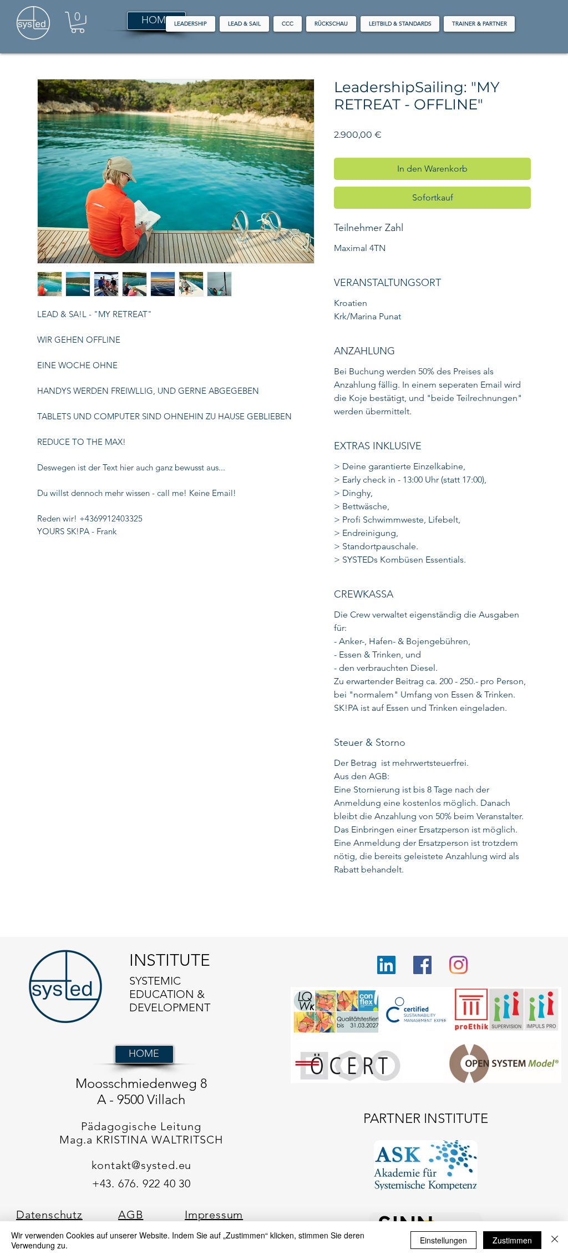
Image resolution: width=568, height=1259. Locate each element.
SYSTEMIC (155, 980)
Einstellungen (443, 1240)
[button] (77, 22)
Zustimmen (512, 1240)
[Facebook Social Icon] (422, 965)
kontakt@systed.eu (142, 1165)
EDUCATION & (167, 994)
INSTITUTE (169, 960)
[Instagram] (458, 965)
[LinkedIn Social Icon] (386, 965)
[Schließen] (554, 1240)
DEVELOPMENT (171, 1007)
